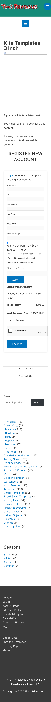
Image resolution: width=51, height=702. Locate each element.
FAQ (5, 626)
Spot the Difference (14, 641)
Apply (15, 279)
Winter (8, 558)
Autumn (8, 562)
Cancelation (10, 618)
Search (8, 396)
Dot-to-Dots (10, 637)
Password (11, 223)
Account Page (11, 605)
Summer (9, 565)
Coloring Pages (12, 646)
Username (11, 185)
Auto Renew (16, 320)
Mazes (6, 650)
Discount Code (15, 268)
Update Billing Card (14, 614)
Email (9, 195)
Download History (13, 622)
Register (8, 597)
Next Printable (25, 376)
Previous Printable (25, 368)
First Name (12, 204)
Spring (7, 554)
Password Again (14, 233)
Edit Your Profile (12, 609)
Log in (10, 175)
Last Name (11, 214)
